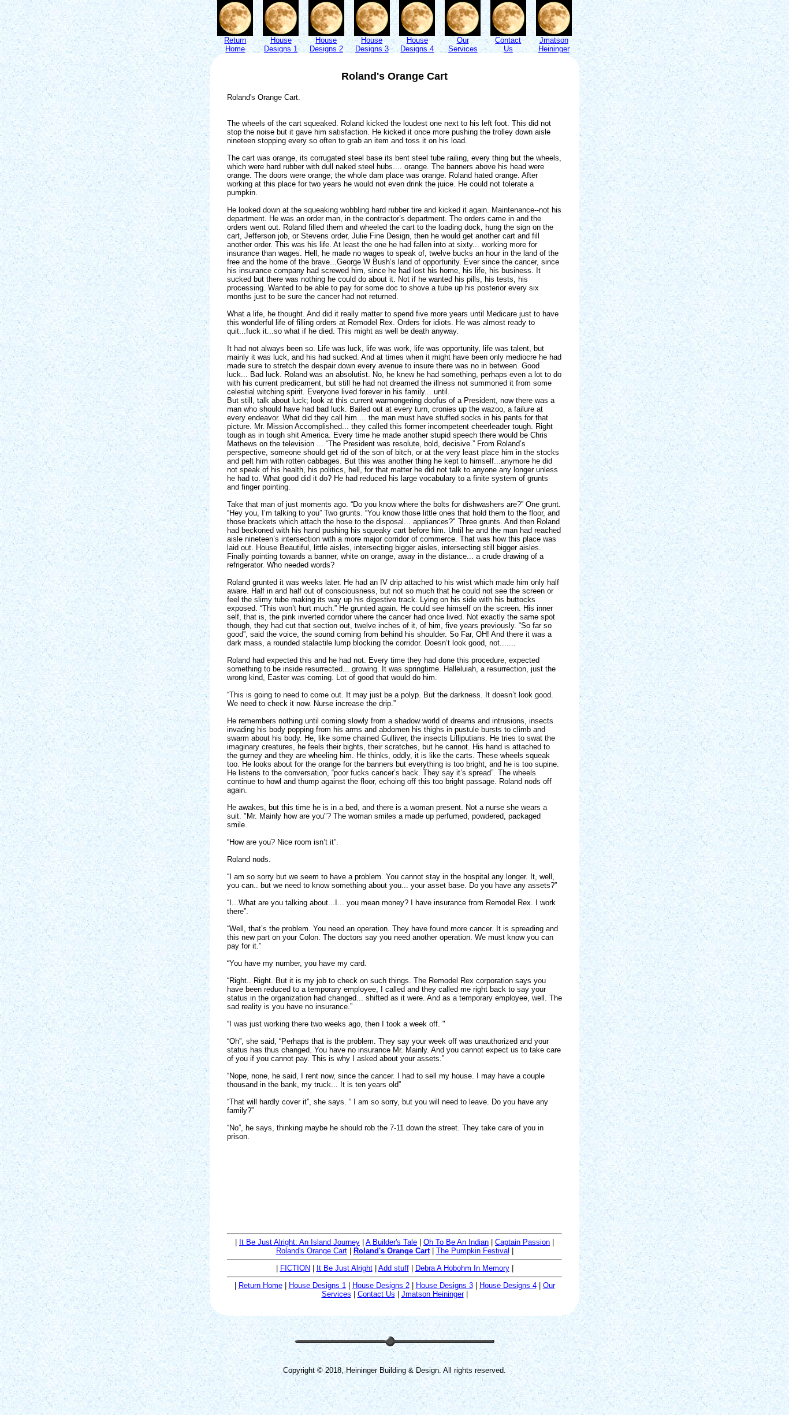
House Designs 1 (317, 1285)
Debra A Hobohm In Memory (462, 1268)
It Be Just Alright (345, 1268)
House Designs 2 (381, 1285)
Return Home (260, 1285)
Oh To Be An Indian (456, 1242)
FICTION (295, 1268)
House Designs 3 (444, 1285)
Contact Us (376, 1294)
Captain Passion (522, 1242)
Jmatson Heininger (432, 1294)
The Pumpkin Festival (472, 1250)
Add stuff (393, 1268)
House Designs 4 (508, 1285)
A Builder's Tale (391, 1242)
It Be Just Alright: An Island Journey (299, 1242)
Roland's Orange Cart (311, 1250)
